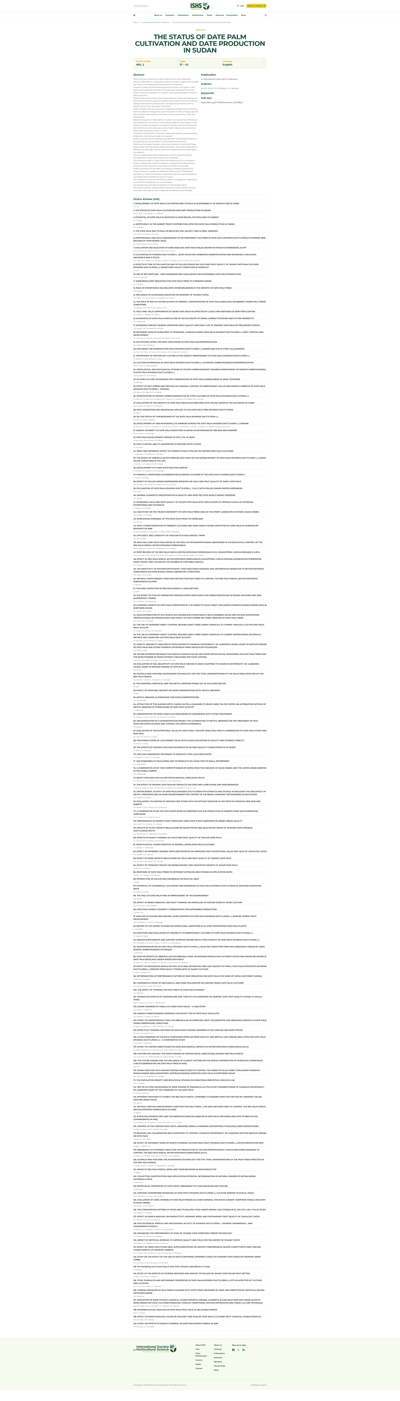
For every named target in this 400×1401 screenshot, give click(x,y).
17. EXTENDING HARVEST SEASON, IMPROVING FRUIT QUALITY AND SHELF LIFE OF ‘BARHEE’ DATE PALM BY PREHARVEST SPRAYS (196, 325)
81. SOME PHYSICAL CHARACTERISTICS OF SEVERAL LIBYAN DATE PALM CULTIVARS (173, 844)
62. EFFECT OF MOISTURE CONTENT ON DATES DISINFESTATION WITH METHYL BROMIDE (176, 690)
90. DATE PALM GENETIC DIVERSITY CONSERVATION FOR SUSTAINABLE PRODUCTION (175, 909)
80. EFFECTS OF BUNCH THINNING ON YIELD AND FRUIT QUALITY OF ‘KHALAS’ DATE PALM (177, 838)
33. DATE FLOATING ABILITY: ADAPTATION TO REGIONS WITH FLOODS (167, 444)
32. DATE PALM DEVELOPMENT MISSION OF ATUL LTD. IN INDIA (164, 437)
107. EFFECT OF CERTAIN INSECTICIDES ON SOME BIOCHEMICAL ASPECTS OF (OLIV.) (191, 1047)
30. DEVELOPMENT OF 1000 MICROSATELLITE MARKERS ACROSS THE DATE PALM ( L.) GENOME (191, 423)
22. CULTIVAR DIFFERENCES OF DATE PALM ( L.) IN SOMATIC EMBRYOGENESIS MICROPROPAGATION (193, 362)
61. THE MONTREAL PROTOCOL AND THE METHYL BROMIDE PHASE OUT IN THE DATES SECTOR (179, 683)
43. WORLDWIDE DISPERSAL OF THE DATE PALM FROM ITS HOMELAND (168, 519)
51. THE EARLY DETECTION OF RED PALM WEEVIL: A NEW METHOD (165, 588)
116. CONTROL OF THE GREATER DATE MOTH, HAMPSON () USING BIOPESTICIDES (196, 1126)
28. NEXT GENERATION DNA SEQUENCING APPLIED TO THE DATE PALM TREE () (183, 410)
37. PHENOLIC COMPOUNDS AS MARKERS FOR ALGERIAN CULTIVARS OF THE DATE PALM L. (189, 474)
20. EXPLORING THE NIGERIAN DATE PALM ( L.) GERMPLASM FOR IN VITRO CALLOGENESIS (188, 349)
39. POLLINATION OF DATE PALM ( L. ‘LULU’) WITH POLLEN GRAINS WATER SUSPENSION (187, 488)
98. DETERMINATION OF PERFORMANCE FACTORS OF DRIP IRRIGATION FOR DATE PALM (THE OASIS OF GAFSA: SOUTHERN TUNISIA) (197, 976)
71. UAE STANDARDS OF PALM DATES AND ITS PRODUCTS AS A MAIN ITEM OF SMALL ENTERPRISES (181, 761)
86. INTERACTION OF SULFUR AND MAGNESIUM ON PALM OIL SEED (166, 879)
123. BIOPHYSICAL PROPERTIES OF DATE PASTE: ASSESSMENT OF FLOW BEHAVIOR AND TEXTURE (180, 1186)
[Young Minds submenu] (238, 15)
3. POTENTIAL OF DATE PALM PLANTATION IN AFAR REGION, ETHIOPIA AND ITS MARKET (176, 217)
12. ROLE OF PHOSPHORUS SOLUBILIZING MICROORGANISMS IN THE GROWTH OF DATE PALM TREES (182, 288)
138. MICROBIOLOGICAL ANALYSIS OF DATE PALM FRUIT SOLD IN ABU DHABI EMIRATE (175, 1310)
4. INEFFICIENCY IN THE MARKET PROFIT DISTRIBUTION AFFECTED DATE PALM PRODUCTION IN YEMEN (184, 224)
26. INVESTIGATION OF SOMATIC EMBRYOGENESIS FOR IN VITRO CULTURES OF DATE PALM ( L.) (191, 396)
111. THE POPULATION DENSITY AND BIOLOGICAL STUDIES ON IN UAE (184, 1080)
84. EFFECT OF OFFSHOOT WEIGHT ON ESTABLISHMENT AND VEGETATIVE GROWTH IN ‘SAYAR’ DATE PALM (185, 865)
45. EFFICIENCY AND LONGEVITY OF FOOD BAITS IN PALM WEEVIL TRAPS (169, 535)
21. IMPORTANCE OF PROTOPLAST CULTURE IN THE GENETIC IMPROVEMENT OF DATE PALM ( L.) (191, 356)
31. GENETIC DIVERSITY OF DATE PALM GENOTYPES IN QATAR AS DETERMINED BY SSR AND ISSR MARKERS (185, 430)
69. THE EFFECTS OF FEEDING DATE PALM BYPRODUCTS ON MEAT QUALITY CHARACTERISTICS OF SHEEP (184, 747)
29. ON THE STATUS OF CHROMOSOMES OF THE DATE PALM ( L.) (175, 416)
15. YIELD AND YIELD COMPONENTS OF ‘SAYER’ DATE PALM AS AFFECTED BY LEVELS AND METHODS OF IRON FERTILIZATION (194, 311)
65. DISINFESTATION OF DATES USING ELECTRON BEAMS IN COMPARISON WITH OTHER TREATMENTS (182, 714)
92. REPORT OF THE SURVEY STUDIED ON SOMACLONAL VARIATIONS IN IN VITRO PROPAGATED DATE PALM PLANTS (189, 926)
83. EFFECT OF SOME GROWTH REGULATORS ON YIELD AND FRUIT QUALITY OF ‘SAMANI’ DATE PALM (182, 858)
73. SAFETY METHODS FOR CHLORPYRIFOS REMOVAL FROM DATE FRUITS (168, 778)
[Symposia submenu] (175, 15)
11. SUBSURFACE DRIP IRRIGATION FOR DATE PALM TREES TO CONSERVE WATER (172, 281)
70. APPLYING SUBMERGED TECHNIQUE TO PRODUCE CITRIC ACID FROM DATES (172, 754)
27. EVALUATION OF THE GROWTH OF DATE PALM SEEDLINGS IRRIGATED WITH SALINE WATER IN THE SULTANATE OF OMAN (193, 403)
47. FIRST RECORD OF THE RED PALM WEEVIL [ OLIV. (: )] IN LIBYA (196, 552)
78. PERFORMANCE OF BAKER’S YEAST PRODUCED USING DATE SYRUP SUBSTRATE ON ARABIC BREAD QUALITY (187, 821)
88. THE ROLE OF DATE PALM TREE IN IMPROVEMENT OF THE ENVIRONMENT (171, 895)
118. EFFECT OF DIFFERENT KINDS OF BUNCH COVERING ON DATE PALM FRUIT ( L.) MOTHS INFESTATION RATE (198, 1143)
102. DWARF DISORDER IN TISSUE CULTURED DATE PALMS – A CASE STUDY (169, 1006)
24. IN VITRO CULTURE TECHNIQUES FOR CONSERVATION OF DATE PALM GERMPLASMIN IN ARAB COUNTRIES (186, 379)
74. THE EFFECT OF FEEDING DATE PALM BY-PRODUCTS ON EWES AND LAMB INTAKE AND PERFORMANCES (185, 785)
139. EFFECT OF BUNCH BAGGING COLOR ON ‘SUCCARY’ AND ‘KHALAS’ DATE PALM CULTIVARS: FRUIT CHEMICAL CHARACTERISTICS (197, 1317)
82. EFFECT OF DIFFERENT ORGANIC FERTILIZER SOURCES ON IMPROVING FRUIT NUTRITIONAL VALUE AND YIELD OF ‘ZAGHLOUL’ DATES (200, 851)
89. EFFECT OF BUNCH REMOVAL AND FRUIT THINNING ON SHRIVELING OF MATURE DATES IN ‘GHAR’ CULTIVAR (187, 902)
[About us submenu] (162, 15)
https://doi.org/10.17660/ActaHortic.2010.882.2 (222, 102)
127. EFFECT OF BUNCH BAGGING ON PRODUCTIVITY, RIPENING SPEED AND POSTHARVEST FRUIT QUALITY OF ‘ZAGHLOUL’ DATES (196, 1216)
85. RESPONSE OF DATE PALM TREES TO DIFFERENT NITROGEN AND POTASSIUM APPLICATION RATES (182, 872)
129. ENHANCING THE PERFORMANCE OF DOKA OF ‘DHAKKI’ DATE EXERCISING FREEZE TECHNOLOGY (182, 1233)
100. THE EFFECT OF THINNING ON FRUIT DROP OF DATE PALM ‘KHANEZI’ (169, 990)
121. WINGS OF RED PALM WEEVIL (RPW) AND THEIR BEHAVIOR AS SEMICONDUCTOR (174, 1169)
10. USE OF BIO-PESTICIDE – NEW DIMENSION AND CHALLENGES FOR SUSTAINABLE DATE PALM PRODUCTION (187, 274)
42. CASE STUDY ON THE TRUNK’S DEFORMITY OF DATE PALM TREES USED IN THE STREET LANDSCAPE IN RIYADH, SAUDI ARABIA (196, 512)
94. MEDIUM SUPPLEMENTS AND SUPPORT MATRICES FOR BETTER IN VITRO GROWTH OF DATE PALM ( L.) (196, 940)
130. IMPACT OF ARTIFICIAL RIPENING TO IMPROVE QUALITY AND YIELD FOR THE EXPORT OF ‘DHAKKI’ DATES (186, 1240)
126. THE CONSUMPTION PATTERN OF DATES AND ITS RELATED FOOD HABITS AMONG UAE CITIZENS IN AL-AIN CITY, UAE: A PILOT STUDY (199, 1210)
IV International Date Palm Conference (155, 22)
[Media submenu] (213, 15)
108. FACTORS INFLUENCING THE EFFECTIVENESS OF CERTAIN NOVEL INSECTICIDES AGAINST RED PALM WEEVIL (188, 1054)
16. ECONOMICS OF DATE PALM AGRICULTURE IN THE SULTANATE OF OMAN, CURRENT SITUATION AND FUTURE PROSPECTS (193, 318)
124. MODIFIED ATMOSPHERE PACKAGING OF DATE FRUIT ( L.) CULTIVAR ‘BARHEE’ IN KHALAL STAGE (193, 1193)
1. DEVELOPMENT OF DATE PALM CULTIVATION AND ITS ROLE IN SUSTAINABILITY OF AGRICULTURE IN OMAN (186, 203)
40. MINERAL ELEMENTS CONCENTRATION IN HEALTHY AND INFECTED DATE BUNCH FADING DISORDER (184, 495)
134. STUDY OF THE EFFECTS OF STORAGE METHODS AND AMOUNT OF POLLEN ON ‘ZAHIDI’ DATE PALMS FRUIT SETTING (191, 1273)
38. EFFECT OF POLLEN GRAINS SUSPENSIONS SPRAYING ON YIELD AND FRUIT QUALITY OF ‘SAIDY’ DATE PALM (187, 481)
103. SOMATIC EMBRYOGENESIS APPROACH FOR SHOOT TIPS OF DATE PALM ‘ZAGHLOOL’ (176, 1013)
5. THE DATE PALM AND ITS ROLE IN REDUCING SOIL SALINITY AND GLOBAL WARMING (175, 231)
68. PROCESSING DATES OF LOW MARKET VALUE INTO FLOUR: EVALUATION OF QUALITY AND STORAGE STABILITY (188, 740)
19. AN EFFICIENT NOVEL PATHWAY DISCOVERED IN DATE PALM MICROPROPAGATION (175, 342)
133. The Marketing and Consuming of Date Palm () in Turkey (171, 1266)
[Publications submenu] (189, 15)
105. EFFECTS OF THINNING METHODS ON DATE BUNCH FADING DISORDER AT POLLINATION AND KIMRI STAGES (188, 1030)
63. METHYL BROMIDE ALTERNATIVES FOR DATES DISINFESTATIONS (166, 697)
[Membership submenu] (204, 15)
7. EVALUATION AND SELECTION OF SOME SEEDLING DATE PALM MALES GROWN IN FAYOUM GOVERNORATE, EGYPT (189, 248)
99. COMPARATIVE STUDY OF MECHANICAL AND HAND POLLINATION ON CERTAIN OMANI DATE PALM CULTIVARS (188, 983)
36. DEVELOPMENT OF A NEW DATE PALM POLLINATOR (160, 468)
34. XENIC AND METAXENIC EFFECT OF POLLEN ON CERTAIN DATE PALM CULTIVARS (183, 451)
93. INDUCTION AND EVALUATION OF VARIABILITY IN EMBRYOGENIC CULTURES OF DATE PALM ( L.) (193, 933)
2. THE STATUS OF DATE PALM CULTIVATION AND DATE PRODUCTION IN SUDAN (172, 210)
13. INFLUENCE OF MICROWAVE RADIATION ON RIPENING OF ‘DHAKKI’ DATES (171, 295)
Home (135, 22)
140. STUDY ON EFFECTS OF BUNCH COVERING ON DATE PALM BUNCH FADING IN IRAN (175, 1323)
